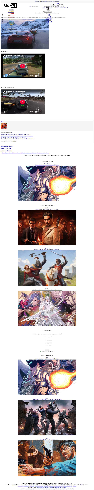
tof (2, 121)
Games (14, 484)
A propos (20, 486)
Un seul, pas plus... (49, 337)
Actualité (46, 486)
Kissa (44, 484)
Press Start (49, 20)
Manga (48, 163)
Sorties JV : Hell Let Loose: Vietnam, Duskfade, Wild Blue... (47, 249)
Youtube (51, 487)
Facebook (47, 487)
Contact (74, 486)
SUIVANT (6, 148)
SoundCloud (56, 487)
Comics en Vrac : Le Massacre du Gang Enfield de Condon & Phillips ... (17, 136)
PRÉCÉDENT (7, 146)
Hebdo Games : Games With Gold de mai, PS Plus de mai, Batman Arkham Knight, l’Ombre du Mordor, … (25, 153)
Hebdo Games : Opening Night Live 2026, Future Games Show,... (47, 399)
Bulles (34, 484)
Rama (23, 484)
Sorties (49, 16)
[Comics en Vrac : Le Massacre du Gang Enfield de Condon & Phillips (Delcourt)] (47, 475)
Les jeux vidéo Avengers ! (6, 150)
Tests (49, 15)
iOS (58, 7)
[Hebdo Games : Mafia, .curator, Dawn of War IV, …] (47, 244)
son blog (14, 141)
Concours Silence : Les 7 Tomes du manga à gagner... (47, 165)
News (49, 14)
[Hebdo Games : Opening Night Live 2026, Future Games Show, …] (47, 435)
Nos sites (32, 486)
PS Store (55, 7)
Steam (60, 7)
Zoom (72, 484)
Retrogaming (65, 7)
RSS (65, 487)
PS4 (47, 207)
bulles (47, 357)
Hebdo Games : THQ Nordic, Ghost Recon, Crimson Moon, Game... (47, 290)
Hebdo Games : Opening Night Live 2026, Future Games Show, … (16, 134)
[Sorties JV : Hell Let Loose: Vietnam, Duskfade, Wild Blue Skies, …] (47, 285)
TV (82, 484)
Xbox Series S (49, 7)
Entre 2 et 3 (49, 340)
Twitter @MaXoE (40, 487)
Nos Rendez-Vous (39, 486)
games (46, 398)
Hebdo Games (49, 18)
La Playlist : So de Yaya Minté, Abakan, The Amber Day (13, 137)
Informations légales (67, 486)
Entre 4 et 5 (49, 343)
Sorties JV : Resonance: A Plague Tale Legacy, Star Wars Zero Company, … (18, 138)
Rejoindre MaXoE (59, 486)
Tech (63, 484)
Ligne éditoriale (26, 486)
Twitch (61, 487)
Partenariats (51, 486)
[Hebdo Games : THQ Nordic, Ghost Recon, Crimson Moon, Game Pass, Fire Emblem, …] (47, 325)
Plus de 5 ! (49, 346)
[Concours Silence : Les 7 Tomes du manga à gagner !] (47, 200)
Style (53, 484)
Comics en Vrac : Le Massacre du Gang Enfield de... (47, 439)
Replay (49, 19)
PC (45, 207)
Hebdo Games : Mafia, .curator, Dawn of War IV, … (47, 209)
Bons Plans (49, 21)
